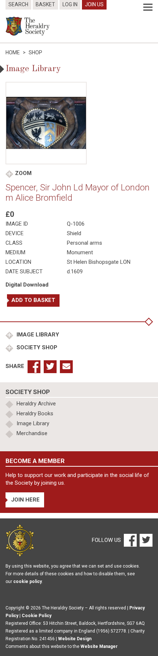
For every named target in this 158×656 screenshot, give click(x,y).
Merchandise (32, 433)
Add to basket (33, 300)
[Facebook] (130, 540)
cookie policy (27, 581)
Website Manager (99, 646)
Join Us (94, 4)
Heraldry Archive (36, 403)
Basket (45, 4)
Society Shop (36, 347)
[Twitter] (145, 540)
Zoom (23, 173)
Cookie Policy (36, 615)
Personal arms (84, 243)
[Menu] (147, 7)
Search (18, 4)
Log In (70, 4)
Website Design (74, 638)
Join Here (25, 499)
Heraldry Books (35, 413)
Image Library (37, 334)
